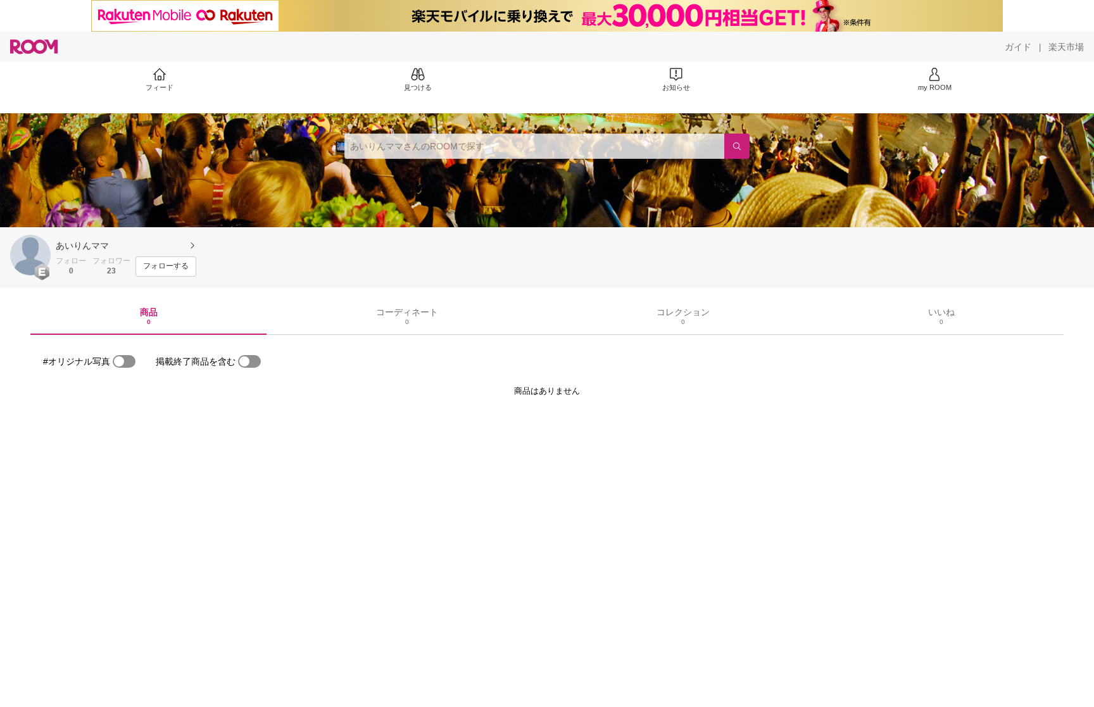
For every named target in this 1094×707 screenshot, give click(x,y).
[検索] (737, 146)
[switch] (124, 361)
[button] (30, 255)
